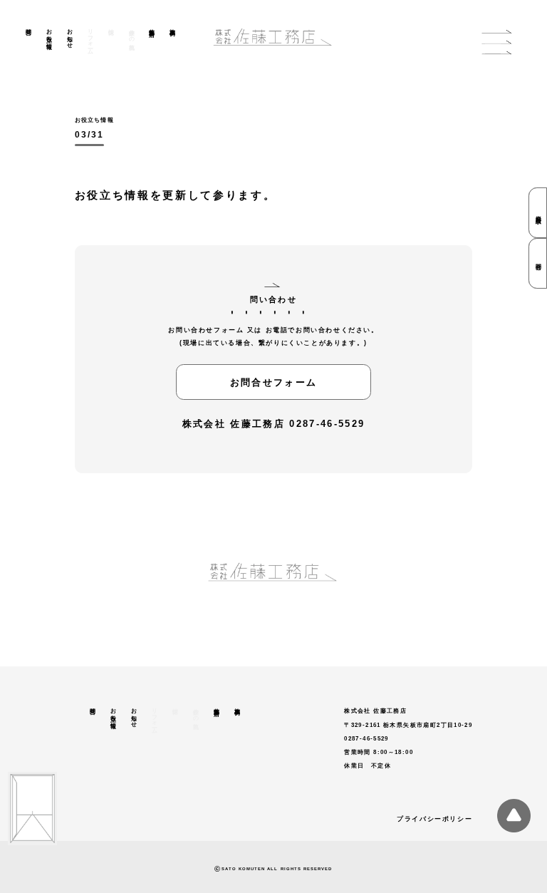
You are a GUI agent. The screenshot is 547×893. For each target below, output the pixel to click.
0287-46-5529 (327, 423)
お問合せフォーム (274, 382)
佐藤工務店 (152, 26)
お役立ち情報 (49, 32)
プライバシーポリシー (434, 818)
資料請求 (538, 213)
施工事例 (173, 25)
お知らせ (69, 35)
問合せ (28, 29)
